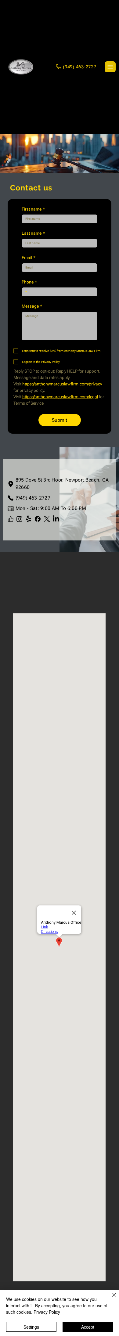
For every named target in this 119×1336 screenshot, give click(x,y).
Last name (33, 233)
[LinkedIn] (56, 519)
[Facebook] (37, 519)
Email (28, 257)
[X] (47, 519)
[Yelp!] (28, 519)
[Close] (110, 1298)
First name (33, 209)
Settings (31, 1327)
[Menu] (110, 67)
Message (32, 306)
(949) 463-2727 (33, 498)
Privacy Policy (47, 1312)
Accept (87, 1327)
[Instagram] (19, 519)
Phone (29, 282)
